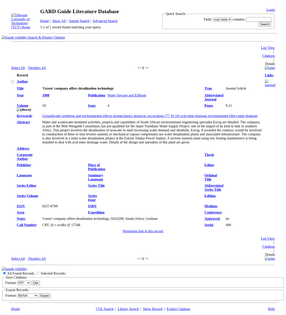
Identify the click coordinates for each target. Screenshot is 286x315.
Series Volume (27, 196)
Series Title (96, 185)
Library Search (128, 309)
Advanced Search (105, 21)
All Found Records (20, 273)
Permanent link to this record (143, 231)
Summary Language (95, 177)
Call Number (27, 225)
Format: (10, 283)
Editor (209, 165)
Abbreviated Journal (213, 97)
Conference (213, 212)
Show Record (152, 309)
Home (44, 21)
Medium (210, 206)
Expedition (96, 212)
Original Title (210, 177)
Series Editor (26, 185)
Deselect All (37, 68)
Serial (208, 225)
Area (20, 212)
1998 (45, 95)
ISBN (92, 206)
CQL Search (105, 309)
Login (270, 10)
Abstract (23, 122)
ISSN (21, 206)
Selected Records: (53, 273)
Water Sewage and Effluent (126, 95)
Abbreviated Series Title (213, 187)
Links (269, 75)
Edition (210, 196)
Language (24, 175)
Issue (92, 105)
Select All (18, 68)
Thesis (209, 155)
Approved (212, 218)
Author (22, 81)
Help (271, 309)
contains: (239, 19)
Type (208, 88)
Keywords (24, 116)
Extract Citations (178, 309)
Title (20, 88)
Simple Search (79, 21)
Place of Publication (96, 167)
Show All (59, 21)
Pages (208, 105)
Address (23, 148)
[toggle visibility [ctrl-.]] (14, 269)
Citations (268, 56)
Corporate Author (25, 157)
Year (20, 95)
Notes (21, 218)
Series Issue (92, 198)
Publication (96, 95)
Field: (208, 19)
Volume (22, 105)
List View (268, 48)
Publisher (24, 165)
